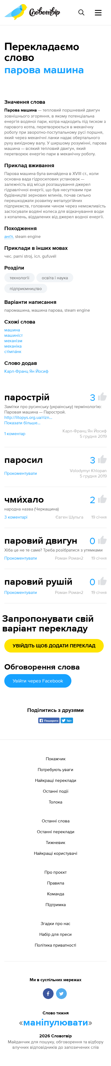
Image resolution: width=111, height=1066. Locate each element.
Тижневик (55, 842)
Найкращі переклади (55, 780)
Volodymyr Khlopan (88, 470)
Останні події (55, 791)
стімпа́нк (12, 351)
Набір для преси (55, 934)
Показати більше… (22, 422)
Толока (55, 801)
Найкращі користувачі (55, 853)
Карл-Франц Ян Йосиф (26, 371)
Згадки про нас (55, 923)
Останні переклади (55, 831)
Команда (55, 893)
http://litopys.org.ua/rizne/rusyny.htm (28, 417)
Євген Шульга (69, 516)
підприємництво (26, 288)
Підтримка (56, 904)
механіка (13, 346)
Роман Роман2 (69, 558)
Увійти (38, 681)
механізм (13, 340)
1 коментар (14, 433)
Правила (55, 882)
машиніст (13, 335)
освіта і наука (55, 277)
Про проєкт (55, 872)
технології (19, 277)
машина (12, 329)
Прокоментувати (20, 473)
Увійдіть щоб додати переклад (54, 646)
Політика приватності (55, 945)
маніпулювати (55, 1023)
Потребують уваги (55, 769)
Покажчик (55, 758)
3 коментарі (15, 516)
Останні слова (56, 820)
